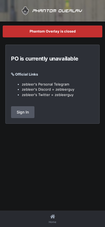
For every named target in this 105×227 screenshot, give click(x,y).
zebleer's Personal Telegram (45, 84)
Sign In (23, 112)
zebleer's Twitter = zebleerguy (48, 95)
